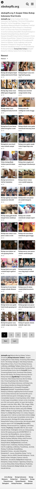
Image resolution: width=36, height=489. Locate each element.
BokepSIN (19, 423)
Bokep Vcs (23, 479)
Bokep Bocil (20, 459)
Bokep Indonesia (20, 477)
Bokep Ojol (14, 479)
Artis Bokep (8, 477)
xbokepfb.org (10, 6)
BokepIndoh (28, 483)
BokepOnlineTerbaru (20, 49)
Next (5, 341)
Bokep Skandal (21, 481)
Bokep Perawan (17, 483)
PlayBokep (9, 428)
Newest (3, 58)
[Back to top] (32, 485)
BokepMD (24, 370)
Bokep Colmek (19, 466)
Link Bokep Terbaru (14, 366)
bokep (33, 415)
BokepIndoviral (15, 442)
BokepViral (4, 387)
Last (14, 341)
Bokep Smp (12, 413)
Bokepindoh (4, 389)
